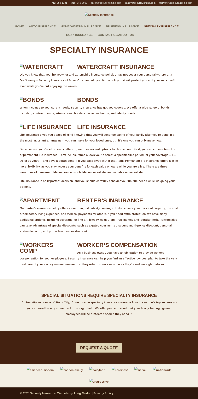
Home (19, 26)
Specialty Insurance (161, 26)
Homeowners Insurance (81, 26)
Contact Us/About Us (116, 35)
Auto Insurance (42, 26)
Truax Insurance (78, 35)
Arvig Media (81, 393)
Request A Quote (99, 348)
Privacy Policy (103, 393)
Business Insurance (122, 26)
